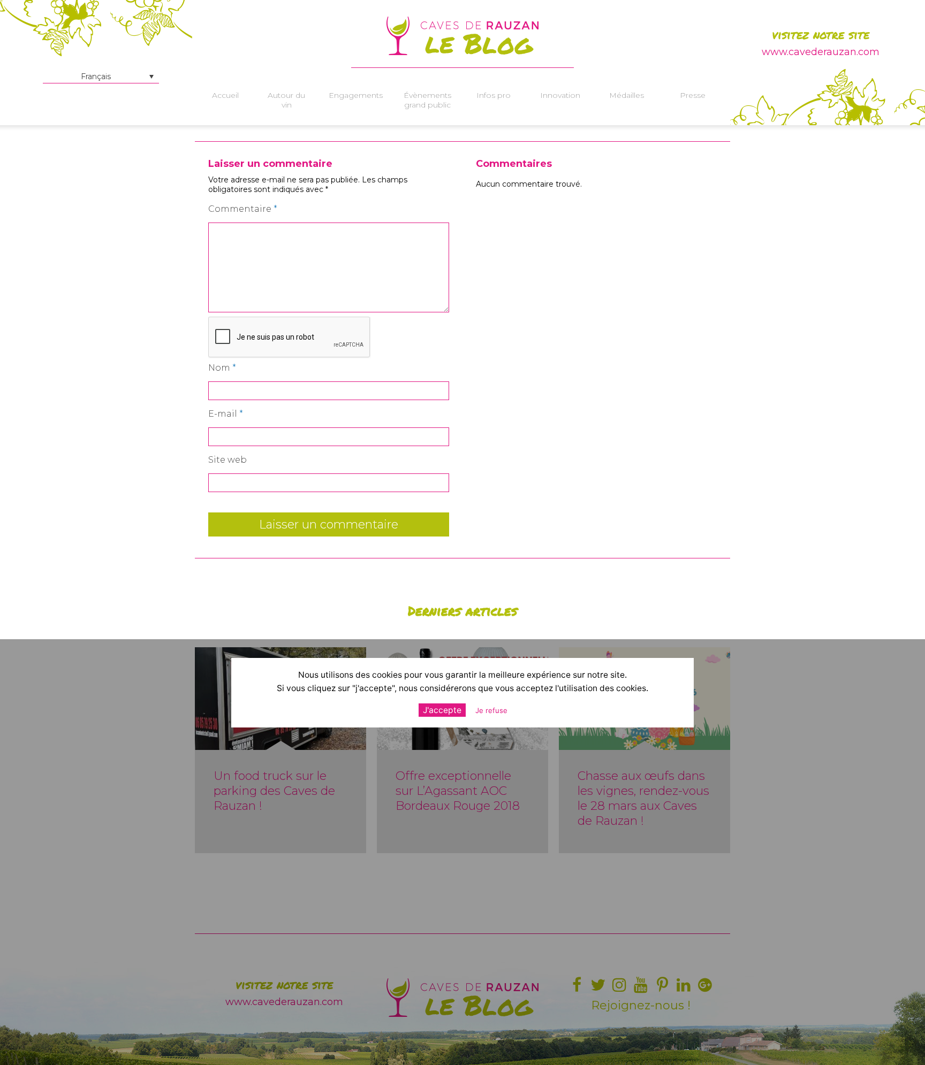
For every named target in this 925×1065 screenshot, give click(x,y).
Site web (227, 460)
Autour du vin (286, 100)
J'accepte (442, 710)
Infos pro (493, 95)
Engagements (356, 95)
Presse (693, 95)
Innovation (560, 95)
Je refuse (491, 710)
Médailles (626, 95)
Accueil (225, 95)
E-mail (225, 414)
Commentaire (242, 209)
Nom (222, 368)
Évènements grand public (427, 100)
